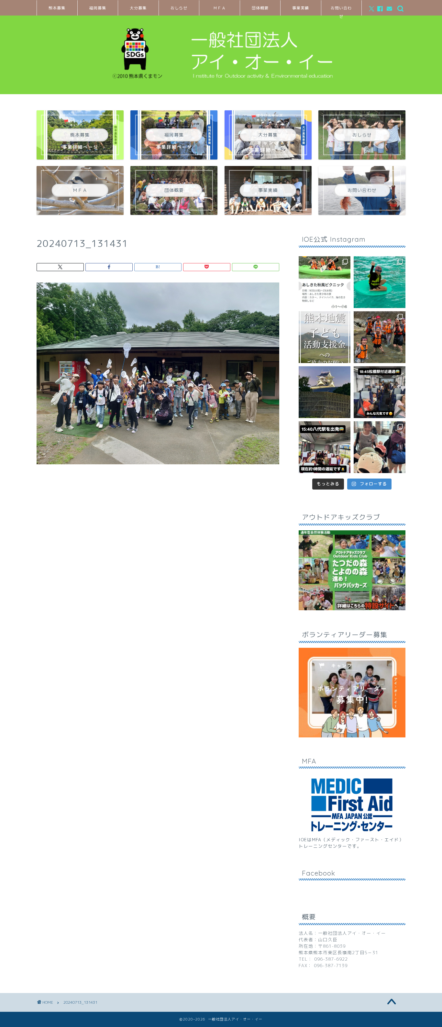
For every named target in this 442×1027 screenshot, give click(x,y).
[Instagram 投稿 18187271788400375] (379, 392)
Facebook (318, 873)
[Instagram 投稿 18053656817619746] (324, 447)
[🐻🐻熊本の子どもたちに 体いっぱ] (324, 337)
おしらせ (179, 8)
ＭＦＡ (219, 8)
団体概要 (260, 8)
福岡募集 (97, 8)
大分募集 (138, 8)
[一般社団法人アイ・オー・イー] (221, 85)
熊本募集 (57, 8)
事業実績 (300, 8)
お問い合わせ (341, 11)
